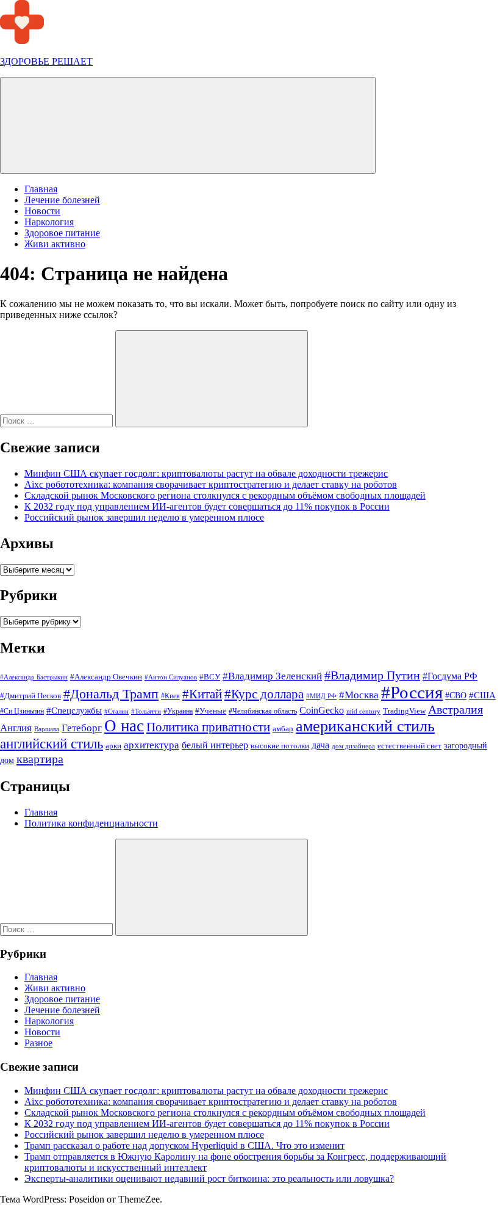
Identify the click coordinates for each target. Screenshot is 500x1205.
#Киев (170, 696)
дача (320, 745)
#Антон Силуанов (171, 677)
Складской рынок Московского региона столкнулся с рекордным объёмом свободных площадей (225, 495)
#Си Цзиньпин (22, 711)
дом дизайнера (353, 746)
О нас (124, 726)
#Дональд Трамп (111, 693)
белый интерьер (215, 745)
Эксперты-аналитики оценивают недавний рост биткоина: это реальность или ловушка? (209, 1178)
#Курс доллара (264, 694)
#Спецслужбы (74, 710)
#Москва (359, 695)
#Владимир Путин (372, 675)
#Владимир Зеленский (272, 676)
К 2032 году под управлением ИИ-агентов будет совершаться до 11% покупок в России (207, 506)
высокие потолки (280, 745)
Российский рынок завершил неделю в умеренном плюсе (144, 517)
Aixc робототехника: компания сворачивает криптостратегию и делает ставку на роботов (210, 484)
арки (113, 745)
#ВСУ (209, 676)
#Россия (412, 692)
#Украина (178, 711)
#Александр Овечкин (106, 676)
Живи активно (54, 244)
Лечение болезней (62, 200)
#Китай (202, 694)
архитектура (151, 745)
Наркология (49, 222)
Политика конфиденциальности (91, 823)
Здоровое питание (62, 233)
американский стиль (365, 726)
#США (482, 695)
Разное (38, 1043)
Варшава (46, 729)
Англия (16, 728)
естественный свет (409, 746)
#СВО (455, 695)
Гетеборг (82, 728)
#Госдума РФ (450, 676)
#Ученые (210, 711)
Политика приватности (208, 727)
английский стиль (51, 743)
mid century (363, 711)
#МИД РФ (321, 696)
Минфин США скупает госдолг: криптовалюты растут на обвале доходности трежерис (206, 473)
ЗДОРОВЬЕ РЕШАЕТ (46, 61)
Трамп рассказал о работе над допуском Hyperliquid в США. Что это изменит (184, 1145)
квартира (39, 758)
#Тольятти (146, 711)
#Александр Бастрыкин (34, 677)
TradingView (404, 710)
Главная (40, 189)
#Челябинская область (263, 711)
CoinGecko (321, 710)
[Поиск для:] (57, 420)
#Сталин (116, 711)
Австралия (455, 709)
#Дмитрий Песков (30, 695)
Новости (42, 211)
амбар (283, 729)
